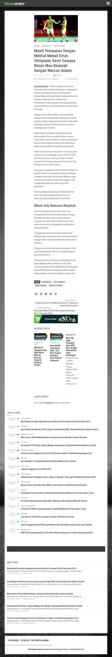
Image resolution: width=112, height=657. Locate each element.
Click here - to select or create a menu (28, 640)
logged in (49, 403)
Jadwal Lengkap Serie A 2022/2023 (36, 469)
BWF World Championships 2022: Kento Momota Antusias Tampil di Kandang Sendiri (57, 532)
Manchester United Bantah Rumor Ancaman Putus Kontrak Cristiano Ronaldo (54, 437)
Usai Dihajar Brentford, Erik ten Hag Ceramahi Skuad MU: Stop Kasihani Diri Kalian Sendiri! (59, 429)
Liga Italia (25, 466)
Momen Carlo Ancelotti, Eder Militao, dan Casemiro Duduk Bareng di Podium (54, 485)
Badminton (46, 46)
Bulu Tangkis (59, 46)
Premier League (27, 434)
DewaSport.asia (41, 86)
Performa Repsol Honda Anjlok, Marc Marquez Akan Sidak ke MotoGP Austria (54, 501)
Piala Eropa (25, 482)
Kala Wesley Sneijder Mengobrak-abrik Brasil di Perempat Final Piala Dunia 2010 (55, 421)
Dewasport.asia (35, 649)
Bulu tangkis (59, 282)
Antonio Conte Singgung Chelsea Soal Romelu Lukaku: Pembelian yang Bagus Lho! (56, 453)
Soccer (24, 426)
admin (59, 75)
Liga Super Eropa (28, 506)
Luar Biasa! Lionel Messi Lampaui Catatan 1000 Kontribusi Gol (47, 517)
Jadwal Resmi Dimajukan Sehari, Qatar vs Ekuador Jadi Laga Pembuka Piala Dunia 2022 (58, 477)
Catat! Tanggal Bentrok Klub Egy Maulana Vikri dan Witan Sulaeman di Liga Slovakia (56, 524)
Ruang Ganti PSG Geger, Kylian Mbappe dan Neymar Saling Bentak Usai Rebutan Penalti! (58, 445)
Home (36, 46)
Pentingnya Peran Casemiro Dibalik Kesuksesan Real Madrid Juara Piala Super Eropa (57, 493)
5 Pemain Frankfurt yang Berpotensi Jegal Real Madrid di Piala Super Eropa (53, 509)
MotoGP (24, 498)
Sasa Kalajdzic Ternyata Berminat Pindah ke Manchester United (48, 461)
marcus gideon (55, 285)
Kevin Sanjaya (40, 285)
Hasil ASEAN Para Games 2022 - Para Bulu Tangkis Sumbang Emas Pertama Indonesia (56, 353)
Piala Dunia (25, 418)
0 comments (73, 79)
